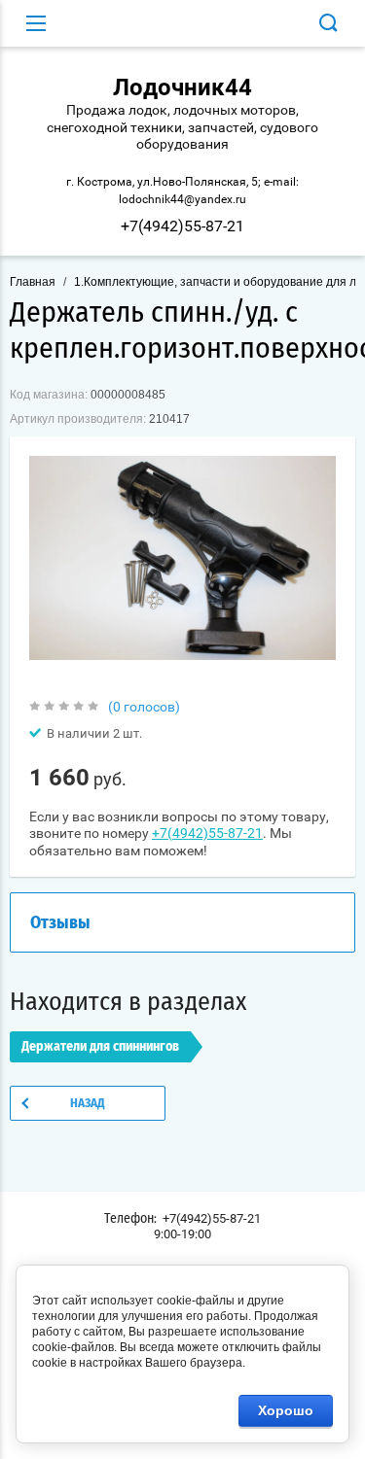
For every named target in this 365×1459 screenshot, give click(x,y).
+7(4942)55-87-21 (182, 226)
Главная (32, 282)
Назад (87, 1103)
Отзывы (60, 923)
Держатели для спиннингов (100, 1047)
